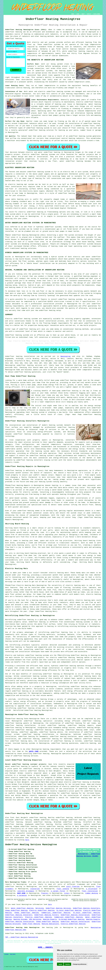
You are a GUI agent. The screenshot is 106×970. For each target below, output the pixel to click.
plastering (35, 889)
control (54, 94)
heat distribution (24, 79)
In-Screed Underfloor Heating (71, 919)
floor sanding (63, 889)
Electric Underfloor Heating (41, 910)
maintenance (69, 102)
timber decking (91, 893)
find (12, 817)
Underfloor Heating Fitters (46, 915)
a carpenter (22, 895)
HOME (72, 14)
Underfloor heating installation (20, 356)
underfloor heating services (29, 365)
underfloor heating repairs (80, 725)
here (27, 840)
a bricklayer (91, 889)
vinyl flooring (72, 886)
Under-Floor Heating (31, 924)
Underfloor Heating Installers (86, 908)
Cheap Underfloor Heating (16, 910)
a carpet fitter (58, 891)
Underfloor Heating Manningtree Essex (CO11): (26, 29)
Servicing (39, 908)
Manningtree (66, 356)
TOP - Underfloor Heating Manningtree (21, 937)
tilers (66, 893)
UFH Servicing (35, 919)
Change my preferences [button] (79, 964)
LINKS (77, 14)
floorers (44, 893)
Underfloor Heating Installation (75, 915)
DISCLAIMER (96, 14)
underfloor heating (13, 32)
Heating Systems (20, 919)
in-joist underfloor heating (51, 725)
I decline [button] (67, 964)
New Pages (12, 954)
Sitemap (6, 954)
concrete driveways (25, 891)
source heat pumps (50, 115)
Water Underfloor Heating (22, 908)
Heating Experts (50, 919)
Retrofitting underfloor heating (19, 619)
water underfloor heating (71, 161)
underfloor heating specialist (38, 721)
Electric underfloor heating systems (38, 154)
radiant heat (26, 136)
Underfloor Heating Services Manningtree (31, 844)
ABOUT (83, 14)
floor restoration (90, 891)
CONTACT (89, 14)
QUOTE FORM (33, 751)
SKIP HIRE (21, 893)
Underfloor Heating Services (58, 908)
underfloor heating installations (38, 734)
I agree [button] (60, 964)
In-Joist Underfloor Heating (68, 910)
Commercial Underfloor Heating (55, 912)
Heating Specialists (50, 924)
